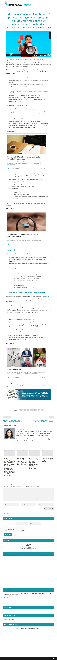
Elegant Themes (12, 658)
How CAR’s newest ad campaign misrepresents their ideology (22, 461)
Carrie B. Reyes (16, 27)
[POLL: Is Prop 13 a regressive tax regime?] (47, 453)
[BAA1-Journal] (28, 401)
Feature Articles (37, 27)
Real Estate (45, 27)
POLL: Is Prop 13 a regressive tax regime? (47, 460)
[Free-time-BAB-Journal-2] (28, 571)
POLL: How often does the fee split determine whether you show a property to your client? (34, 463)
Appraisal (30, 27)
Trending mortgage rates (10, 611)
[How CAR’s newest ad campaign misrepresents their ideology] (22, 453)
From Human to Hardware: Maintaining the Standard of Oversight (36, 593)
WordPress (23, 658)
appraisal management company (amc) (16, 385)
